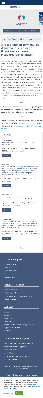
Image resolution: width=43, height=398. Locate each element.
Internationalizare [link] (10, 290)
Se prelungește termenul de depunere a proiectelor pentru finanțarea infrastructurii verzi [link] (20, 198)
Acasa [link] (6, 312)
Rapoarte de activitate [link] (12, 328)
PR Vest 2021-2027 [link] (11, 264)
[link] (11, 7)
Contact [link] (7, 331)
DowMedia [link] (25, 368)
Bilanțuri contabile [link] (10, 359)
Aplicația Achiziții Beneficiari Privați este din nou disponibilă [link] (19, 143)
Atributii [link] (7, 315)
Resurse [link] (27, 375)
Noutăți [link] (15, 39)
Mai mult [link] (6, 155)
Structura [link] (7, 321)
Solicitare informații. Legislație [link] (15, 347)
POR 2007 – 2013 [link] (10, 271)
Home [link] (8, 39)
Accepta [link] (18, 393)
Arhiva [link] (21, 248)
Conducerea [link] (8, 318)
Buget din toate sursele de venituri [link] (16, 356)
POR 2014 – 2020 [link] (10, 268)
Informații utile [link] (9, 277)
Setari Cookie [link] (8, 393)
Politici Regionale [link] (10, 293)
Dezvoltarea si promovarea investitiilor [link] (18, 296)
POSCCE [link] (7, 274)
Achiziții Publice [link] (9, 353)
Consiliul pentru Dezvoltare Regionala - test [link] (19, 324)
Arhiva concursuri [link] (17, 375)
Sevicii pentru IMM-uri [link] (12, 299)
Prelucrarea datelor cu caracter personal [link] (18, 343)
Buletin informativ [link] (10, 350)
